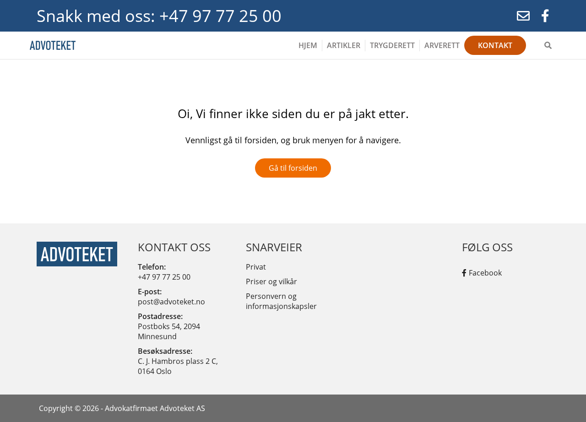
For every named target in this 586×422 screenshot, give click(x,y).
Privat (256, 267)
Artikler (343, 45)
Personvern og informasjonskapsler (281, 301)
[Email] (523, 16)
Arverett (442, 45)
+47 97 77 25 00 (164, 277)
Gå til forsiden (293, 168)
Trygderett (392, 45)
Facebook (485, 273)
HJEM (307, 45)
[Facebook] (545, 16)
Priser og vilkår (271, 281)
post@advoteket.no (171, 302)
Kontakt (495, 45)
